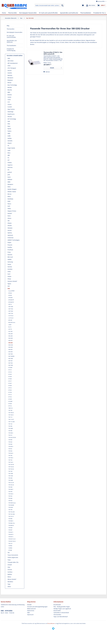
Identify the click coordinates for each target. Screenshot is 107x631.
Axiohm (10, 73)
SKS (9, 286)
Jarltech (10, 172)
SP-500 (10, 403)
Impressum (30, 614)
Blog (8, 25)
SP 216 (10, 372)
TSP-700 (10, 509)
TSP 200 (10, 426)
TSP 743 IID (11, 464)
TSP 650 (10, 444)
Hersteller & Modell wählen (14, 55)
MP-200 (10, 320)
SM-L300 (10, 336)
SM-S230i (10, 345)
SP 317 (10, 381)
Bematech (10, 78)
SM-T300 (10, 354)
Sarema (10, 267)
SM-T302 (10, 363)
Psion (9, 252)
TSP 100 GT (11, 412)
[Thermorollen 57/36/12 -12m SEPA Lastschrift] (35, 62)
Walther (10, 574)
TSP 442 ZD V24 (12, 437)
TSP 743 (10, 460)
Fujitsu (9, 131)
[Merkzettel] (83, 5)
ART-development (13, 63)
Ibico (9, 153)
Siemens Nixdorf (12, 281)
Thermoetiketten (11, 45)
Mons (9, 196)
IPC (8, 170)
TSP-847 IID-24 (11, 541)
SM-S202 (10, 342)
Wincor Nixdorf (12, 579)
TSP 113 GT (11, 419)
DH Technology (12, 119)
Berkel (9, 82)
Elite (9, 124)
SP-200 (10, 399)
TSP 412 (10, 435)
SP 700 (10, 392)
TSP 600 (10, 439)
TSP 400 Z (10, 433)
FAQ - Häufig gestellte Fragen (62, 606)
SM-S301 (10, 349)
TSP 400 (10, 430)
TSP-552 (10, 496)
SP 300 (10, 379)
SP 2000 (10, 367)
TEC (9, 552)
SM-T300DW (11, 356)
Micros (9, 194)
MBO (9, 182)
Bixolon (10, 87)
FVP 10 (10, 304)
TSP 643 (10, 442)
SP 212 (10, 370)
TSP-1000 (10, 473)
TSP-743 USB (11, 514)
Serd (9, 274)
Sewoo (9, 276)
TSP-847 (10, 530)
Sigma (9, 283)
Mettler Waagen (12, 189)
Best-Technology (12, 85)
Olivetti (10, 225)
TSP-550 (10, 491)
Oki (9, 220)
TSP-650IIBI (11, 505)
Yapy (9, 584)
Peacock (10, 245)
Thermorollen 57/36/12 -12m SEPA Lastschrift (53, 53)
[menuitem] (49, 5)
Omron (10, 230)
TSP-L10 (10, 543)
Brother (10, 94)
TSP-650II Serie (12, 503)
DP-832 (10, 295)
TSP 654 (10, 451)
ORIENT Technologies (14, 240)
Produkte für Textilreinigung (11, 49)
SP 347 (10, 383)
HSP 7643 (10, 311)
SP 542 (10, 390)
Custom (10, 107)
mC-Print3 (10, 318)
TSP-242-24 (11, 485)
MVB (9, 201)
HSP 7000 (10, 306)
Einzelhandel (57, 604)
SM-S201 (10, 340)
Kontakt (29, 604)
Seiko (9, 271)
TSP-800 (10, 518)
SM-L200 (10, 333)
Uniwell (10, 565)
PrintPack (10, 250)
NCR (9, 206)
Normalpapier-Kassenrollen (14, 32)
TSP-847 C (10, 532)
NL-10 (9, 327)
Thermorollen (10, 29)
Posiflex (10, 247)
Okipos (10, 223)
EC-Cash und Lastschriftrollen (11, 36)
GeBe (9, 136)
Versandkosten (51, 623)
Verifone (10, 572)
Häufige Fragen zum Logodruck (62, 608)
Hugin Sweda (11, 148)
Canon (9, 97)
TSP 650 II (10, 446)
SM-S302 (10, 351)
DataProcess (11, 114)
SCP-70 (10, 329)
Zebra (9, 586)
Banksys (10, 75)
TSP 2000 (10, 428)
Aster (9, 65)
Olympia (10, 228)
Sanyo (9, 264)
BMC (9, 92)
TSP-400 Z (10, 489)
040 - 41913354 (6, 611)
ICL (8, 157)
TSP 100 (10, 410)
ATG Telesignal (12, 68)
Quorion (10, 254)
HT (8, 145)
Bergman (10, 80)
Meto (9, 187)
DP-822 (10, 293)
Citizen (9, 104)
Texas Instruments (13, 555)
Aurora (9, 70)
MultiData (10, 199)
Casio (9, 99)
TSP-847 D (10, 534)
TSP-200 (10, 478)
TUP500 (10, 545)
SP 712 (10, 394)
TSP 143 (10, 424)
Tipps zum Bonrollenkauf (61, 616)
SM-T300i (10, 358)
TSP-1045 (10, 476)
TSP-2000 (10, 480)
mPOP (9, 324)
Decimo (10, 116)
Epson (9, 128)
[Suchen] (62, 5)
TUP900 (10, 548)
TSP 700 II (10, 457)
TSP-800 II (10, 521)
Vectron (10, 569)
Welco (9, 577)
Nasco (9, 204)
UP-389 (10, 550)
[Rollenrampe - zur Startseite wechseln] (14, 7)
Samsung (10, 262)
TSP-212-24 (11, 482)
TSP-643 (10, 500)
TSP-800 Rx (11, 525)
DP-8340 (10, 297)
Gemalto (10, 141)
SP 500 (10, 385)
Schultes (10, 269)
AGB (28, 612)
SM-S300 (10, 347)
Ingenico (10, 165)
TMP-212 (10, 408)
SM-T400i (10, 365)
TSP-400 (10, 487)
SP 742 (10, 397)
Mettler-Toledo (12, 191)
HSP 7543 (10, 309)
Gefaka (10, 138)
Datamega (10, 111)
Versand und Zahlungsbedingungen (37, 606)
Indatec (10, 162)
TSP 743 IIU (11, 469)
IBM (9, 155)
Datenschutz (30, 610)
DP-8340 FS (11, 302)
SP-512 (10, 406)
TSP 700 (10, 455)
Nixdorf (10, 213)
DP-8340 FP (11, 300)
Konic (9, 177)
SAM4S (9, 259)
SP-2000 (10, 401)
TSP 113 (10, 417)
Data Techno (11, 109)
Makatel (10, 179)
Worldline (10, 581)
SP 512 (10, 388)
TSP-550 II (10, 494)
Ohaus (9, 218)
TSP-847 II (10, 536)
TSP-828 (10, 527)
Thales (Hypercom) (13, 557)
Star (9, 288)
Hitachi (10, 143)
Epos (9, 126)
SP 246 (10, 376)
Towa (9, 560)
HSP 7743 (10, 313)
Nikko (9, 208)
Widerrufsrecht (31, 608)
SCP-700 (10, 331)
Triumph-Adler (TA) (13, 562)
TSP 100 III (10, 415)
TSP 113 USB (11, 421)
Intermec (10, 167)
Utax (9, 567)
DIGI (9, 121)
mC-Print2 (10, 315)
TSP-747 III (11, 516)
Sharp (9, 279)
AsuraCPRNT (11, 291)
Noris (9, 216)
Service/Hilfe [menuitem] (101, 1)
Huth (9, 150)
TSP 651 (10, 448)
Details (52, 68)
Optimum (10, 235)
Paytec (9, 242)
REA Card (10, 257)
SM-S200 (10, 338)
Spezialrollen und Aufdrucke (12, 41)
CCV (9, 102)
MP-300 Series (11, 322)
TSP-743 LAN (11, 512)
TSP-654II (10, 507)
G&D (9, 133)
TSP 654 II (10, 453)
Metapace (10, 184)
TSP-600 (10, 498)
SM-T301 (10, 360)
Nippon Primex (12, 211)
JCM (9, 174)
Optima (10, 233)
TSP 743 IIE (11, 467)
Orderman (10, 237)
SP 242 (10, 374)
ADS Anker (11, 61)
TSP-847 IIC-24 (11, 539)
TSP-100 (10, 471)
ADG (9, 58)
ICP (8, 160)
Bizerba (10, 90)
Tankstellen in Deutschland (61, 612)
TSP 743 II (10, 462)
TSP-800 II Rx (11, 523)
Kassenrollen (57, 610)
